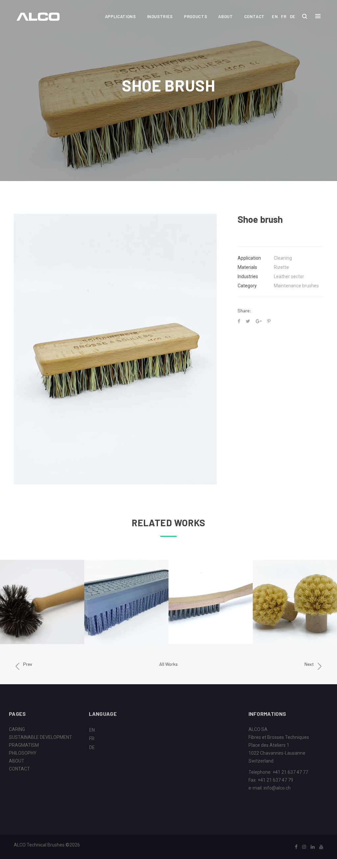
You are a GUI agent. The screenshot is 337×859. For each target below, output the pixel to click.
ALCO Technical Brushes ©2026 (47, 844)
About (225, 16)
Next (309, 664)
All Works (168, 664)
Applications (120, 16)
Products (195, 16)
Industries (160, 16)
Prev (27, 664)
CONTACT (19, 768)
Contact (254, 16)
